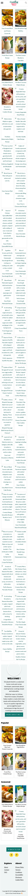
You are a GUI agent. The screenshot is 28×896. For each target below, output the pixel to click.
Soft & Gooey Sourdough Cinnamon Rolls (20, 301)
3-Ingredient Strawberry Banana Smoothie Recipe (7, 622)
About (6, 867)
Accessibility (19, 875)
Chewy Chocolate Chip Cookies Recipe (20, 422)
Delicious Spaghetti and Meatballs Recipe (7, 166)
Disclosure (18, 877)
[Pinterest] (17, 855)
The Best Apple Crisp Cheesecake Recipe (20, 624)
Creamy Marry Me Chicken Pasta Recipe (20, 589)
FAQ (5, 872)
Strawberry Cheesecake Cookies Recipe (7, 109)
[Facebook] (11, 855)
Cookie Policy (19, 880)
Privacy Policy (19, 867)
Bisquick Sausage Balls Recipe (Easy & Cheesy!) (7, 430)
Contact (6, 870)
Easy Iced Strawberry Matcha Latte (7, 457)
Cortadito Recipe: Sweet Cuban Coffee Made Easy (20, 393)
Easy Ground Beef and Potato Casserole (7, 30)
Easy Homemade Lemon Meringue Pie (20, 273)
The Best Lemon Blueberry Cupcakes (21, 58)
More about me (13, 714)
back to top (14, 849)
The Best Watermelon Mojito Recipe (7, 139)
